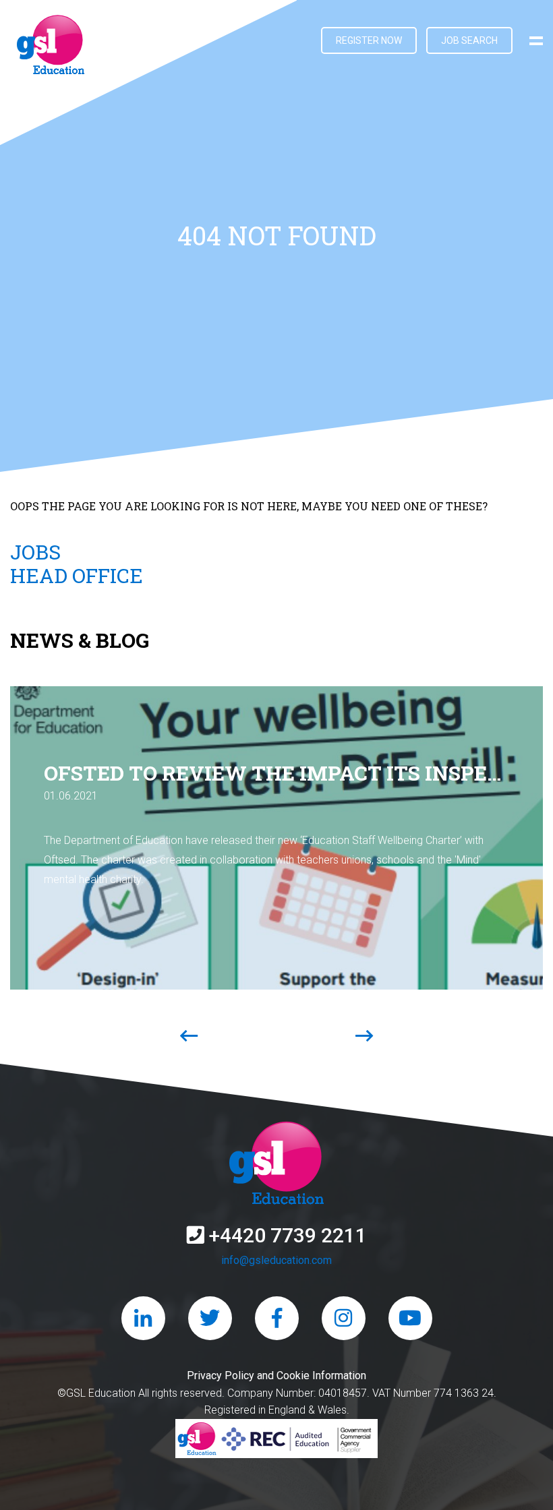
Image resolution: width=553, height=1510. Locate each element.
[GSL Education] (50, 47)
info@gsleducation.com (276, 1260)
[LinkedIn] (143, 1318)
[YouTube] (410, 1318)
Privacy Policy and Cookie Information (276, 1375)
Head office (76, 575)
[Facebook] (277, 1318)
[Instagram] (344, 1318)
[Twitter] (210, 1318)
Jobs (35, 552)
